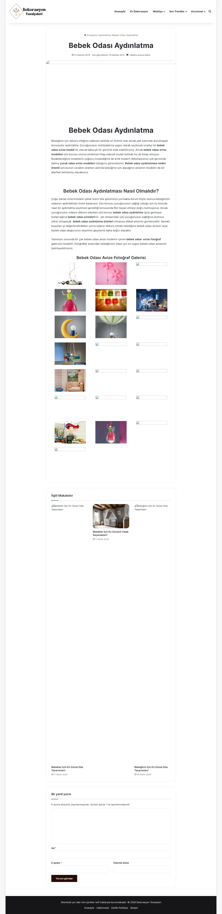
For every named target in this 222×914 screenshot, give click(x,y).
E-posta (56, 862)
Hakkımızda (103, 907)
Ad (53, 848)
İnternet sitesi (121, 862)
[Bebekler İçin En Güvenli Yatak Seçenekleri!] (111, 516)
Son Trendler (177, 11)
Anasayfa (119, 11)
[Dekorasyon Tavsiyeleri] (28, 11)
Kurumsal (197, 11)
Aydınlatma (104, 35)
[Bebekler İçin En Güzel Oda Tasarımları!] (69, 634)
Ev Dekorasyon (139, 11)
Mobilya (158, 11)
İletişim (134, 907)
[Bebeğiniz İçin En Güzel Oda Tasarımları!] (152, 634)
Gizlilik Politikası (119, 907)
